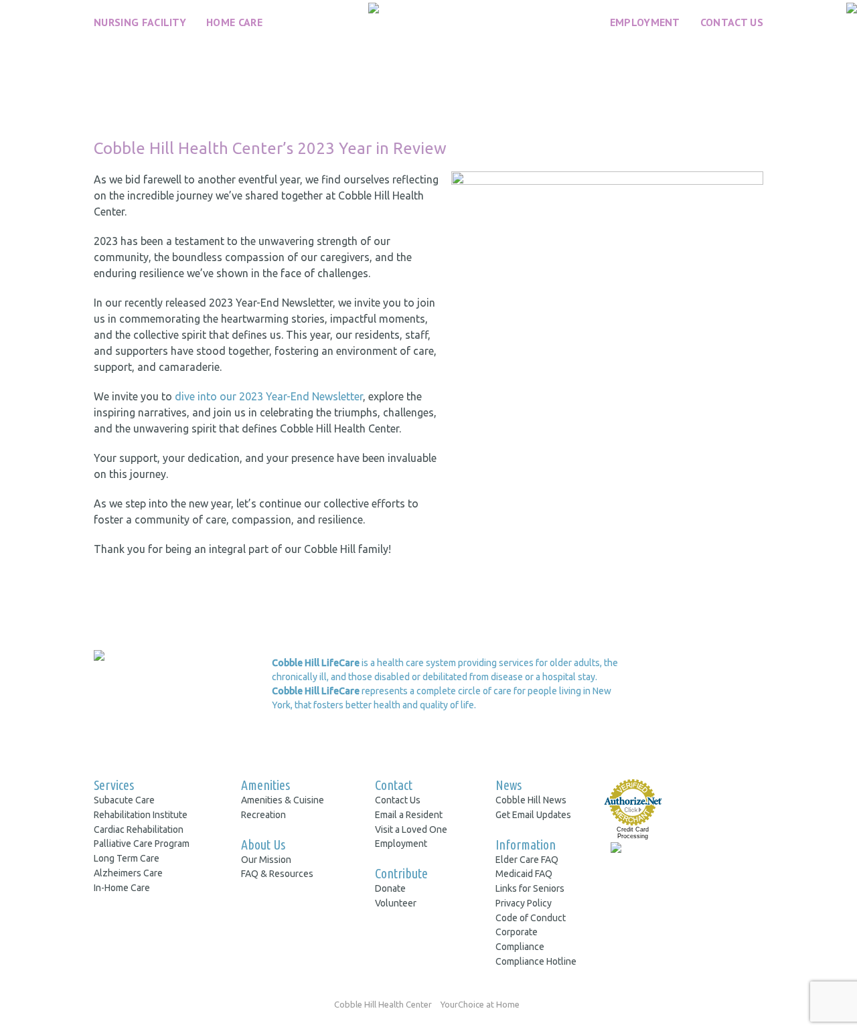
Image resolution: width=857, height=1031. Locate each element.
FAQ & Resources (277, 873)
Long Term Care (126, 858)
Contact (393, 785)
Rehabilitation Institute (140, 814)
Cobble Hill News (530, 800)
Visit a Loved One (411, 829)
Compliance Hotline (535, 961)
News (508, 785)
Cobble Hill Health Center (383, 1004)
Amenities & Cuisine (282, 800)
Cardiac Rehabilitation (138, 829)
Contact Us (731, 22)
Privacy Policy (523, 903)
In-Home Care (122, 887)
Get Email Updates (533, 814)
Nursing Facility (140, 22)
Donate (390, 888)
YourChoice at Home (480, 1004)
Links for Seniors (529, 888)
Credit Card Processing (633, 833)
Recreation (263, 814)
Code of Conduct (530, 918)
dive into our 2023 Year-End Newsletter (269, 396)
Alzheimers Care (128, 873)
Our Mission (266, 859)
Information (525, 844)
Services (114, 785)
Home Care (234, 22)
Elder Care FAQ (526, 859)
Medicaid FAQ (523, 873)
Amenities (265, 785)
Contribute (401, 873)
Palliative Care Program (141, 843)
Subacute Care (124, 800)
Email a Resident (409, 814)
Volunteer (395, 903)
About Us (263, 844)
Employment (645, 22)
